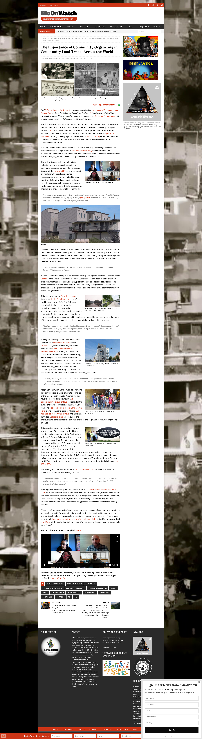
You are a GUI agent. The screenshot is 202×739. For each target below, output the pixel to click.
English (43, 5)
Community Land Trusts (52, 588)
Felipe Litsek (48, 58)
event (45, 593)
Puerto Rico (47, 597)
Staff (80, 58)
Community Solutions (98, 588)
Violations (84, 27)
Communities (56, 27)
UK (69, 597)
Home (42, 27)
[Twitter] (157, 5)
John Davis (45, 522)
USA (75, 597)
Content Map (116, 27)
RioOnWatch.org (88, 652)
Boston (44, 278)
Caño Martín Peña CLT (84, 469)
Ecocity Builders (138, 704)
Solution (60, 597)
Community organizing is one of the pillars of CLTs (73, 519)
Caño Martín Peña (74, 584)
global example (57, 417)
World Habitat (138, 689)
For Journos (144, 27)
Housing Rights (74, 593)
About (130, 27)
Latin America (90, 593)
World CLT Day (93, 136)
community (90, 584)
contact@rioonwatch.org (111, 638)
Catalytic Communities (88, 638)
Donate (156, 27)
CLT (91, 113)
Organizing (100, 27)
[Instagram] (153, 5)
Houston (58, 171)
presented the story (61, 342)
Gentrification (57, 593)
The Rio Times (138, 713)
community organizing (82, 150)
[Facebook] (148, 5)
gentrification (85, 197)
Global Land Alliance (140, 701)
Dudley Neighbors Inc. (60, 299)
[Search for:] (149, 31)
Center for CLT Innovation (105, 116)
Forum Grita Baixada (140, 716)
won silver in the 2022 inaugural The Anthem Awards (142, 124)
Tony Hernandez (67, 296)
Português (54, 5)
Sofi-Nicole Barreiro (71, 58)
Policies (70, 27)
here (78, 530)
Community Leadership (75, 588)
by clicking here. (60, 578)
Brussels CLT (46, 345)
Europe (114, 588)
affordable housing (55, 584)
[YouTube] (162, 5)
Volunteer (106, 647)
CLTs (51, 130)
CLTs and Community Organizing (58, 110)
